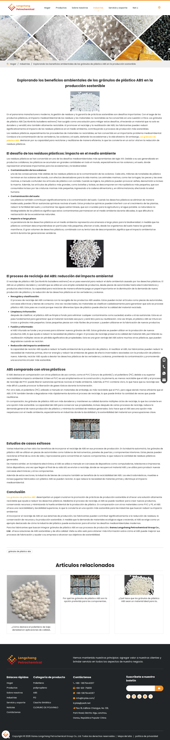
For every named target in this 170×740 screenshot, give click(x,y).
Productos (61, 7)
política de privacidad (146, 736)
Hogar (47, 7)
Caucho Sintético (42, 702)
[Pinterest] (150, 696)
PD (34, 697)
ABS (35, 692)
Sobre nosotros (80, 7)
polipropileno (40, 687)
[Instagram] (145, 696)
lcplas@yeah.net (82, 703)
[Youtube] (139, 696)
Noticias (11, 707)
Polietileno (38, 682)
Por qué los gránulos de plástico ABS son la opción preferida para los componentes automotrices (85, 600)
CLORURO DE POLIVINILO (45, 707)
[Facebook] (128, 696)
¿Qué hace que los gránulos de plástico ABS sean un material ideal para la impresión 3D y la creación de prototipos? (139, 600)
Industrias (98, 7)
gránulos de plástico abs (19, 551)
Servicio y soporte (118, 7)
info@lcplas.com (85, 698)
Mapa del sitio (125, 736)
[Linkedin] (134, 696)
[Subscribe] (159, 688)
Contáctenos (13, 712)
